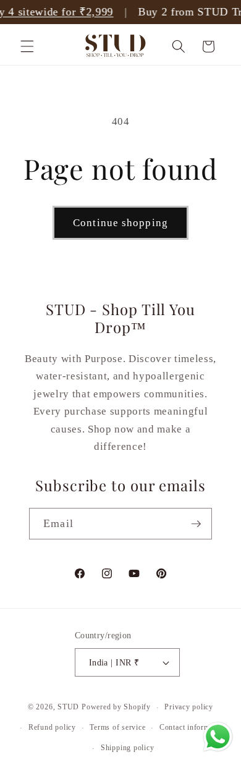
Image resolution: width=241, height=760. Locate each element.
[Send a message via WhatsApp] (218, 737)
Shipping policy (127, 747)
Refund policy (52, 727)
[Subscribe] (196, 524)
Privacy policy (188, 707)
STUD (68, 707)
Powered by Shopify (116, 707)
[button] (27, 46)
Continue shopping (120, 223)
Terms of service (117, 727)
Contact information (193, 727)
